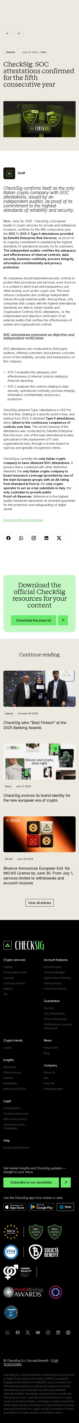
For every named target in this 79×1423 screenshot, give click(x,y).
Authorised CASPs (14, 1088)
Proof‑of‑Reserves (55, 1019)
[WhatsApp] (7, 1332)
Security (49, 1008)
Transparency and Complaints (14, 1126)
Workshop (9, 1067)
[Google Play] (41, 1207)
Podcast (8, 1077)
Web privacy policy (15, 1119)
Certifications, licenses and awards (58, 1026)
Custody (8, 977)
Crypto (7, 1047)
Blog (47, 1053)
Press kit (49, 1083)
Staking (7, 988)
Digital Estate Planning (57, 977)
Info (46, 1077)
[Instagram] (48, 1332)
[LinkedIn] (58, 1332)
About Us (49, 1072)
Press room (51, 1047)
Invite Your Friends (55, 988)
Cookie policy (11, 1108)
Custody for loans (14, 983)
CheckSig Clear (53, 1088)
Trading (7, 966)
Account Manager (54, 972)
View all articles (39, 903)
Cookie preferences (15, 1113)
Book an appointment (16, 1147)
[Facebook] (17, 1332)
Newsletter (10, 1083)
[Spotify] (68, 1332)
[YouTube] (38, 1332)
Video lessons (12, 1072)
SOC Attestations (54, 1013)
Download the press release (23, 520)
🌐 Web (65, 1207)
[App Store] (14, 1207)
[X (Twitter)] (28, 1332)
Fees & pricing (53, 983)
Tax (5, 994)
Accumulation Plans (15, 972)
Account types (53, 966)
